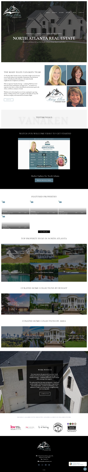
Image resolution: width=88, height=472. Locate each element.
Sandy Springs (54, 338)
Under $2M (44, 305)
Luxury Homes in (54, 336)
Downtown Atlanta (33, 338)
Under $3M (72, 305)
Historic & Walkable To (33, 336)
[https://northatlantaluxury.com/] (12, 12)
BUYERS (61, 12)
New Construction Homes (15, 253)
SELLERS (68, 12)
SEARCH (54, 12)
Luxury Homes (72, 253)
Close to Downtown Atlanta (44, 272)
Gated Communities (44, 303)
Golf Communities (72, 272)
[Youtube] (49, 465)
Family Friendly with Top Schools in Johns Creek (76, 337)
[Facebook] (39, 465)
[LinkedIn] (45, 465)
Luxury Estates (72, 303)
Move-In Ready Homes (15, 303)
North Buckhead (11, 338)
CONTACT (81, 12)
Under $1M (15, 305)
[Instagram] (42, 465)
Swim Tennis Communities (44, 253)
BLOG (74, 12)
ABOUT (48, 12)
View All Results (44, 231)
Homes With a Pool (15, 272)
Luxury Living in (11, 336)
